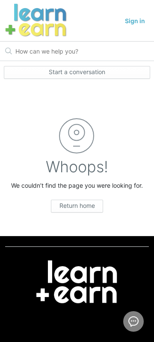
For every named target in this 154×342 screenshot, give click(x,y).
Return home (77, 205)
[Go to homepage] (33, 20)
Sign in (135, 20)
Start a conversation (77, 71)
